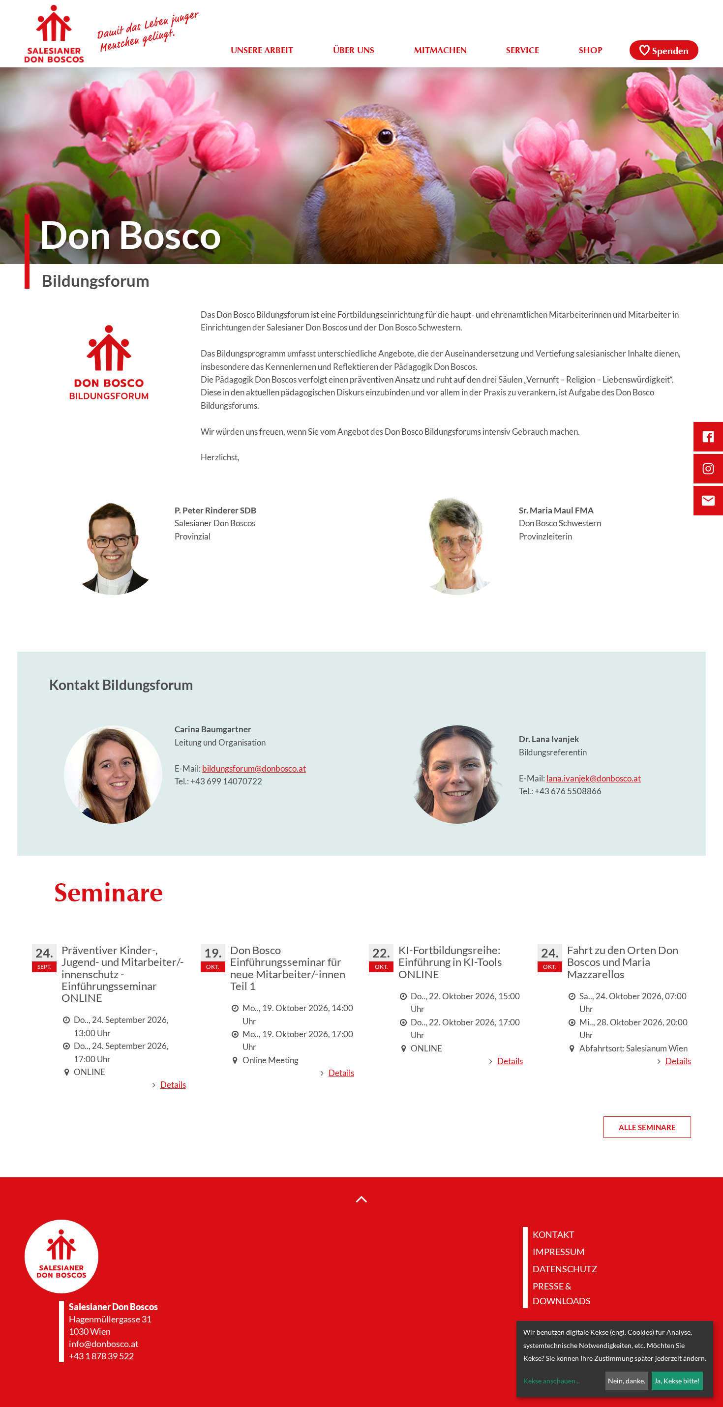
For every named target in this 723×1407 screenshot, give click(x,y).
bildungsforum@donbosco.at (254, 769)
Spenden (670, 52)
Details (173, 1085)
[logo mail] (708, 500)
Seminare (108, 894)
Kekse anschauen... (551, 1381)
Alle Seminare (647, 1127)
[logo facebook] (708, 436)
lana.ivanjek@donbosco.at (593, 778)
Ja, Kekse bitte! (677, 1381)
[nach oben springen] (361, 1198)
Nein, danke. (626, 1381)
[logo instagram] (708, 468)
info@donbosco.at (104, 1343)
